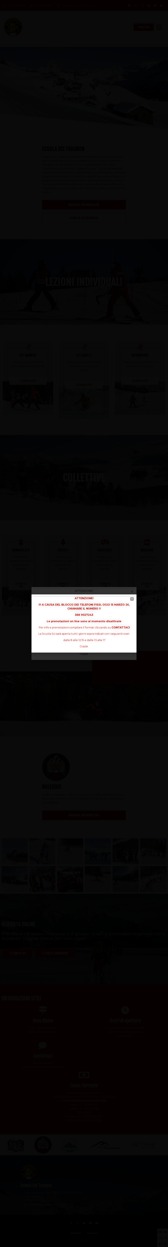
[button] (132, 599)
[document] (84, 623)
